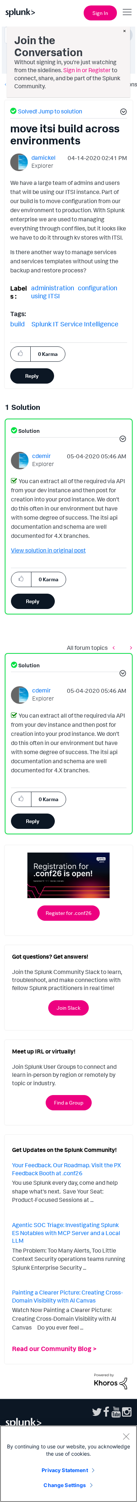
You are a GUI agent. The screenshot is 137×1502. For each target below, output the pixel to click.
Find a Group (68, 1102)
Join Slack (68, 1008)
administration (52, 287)
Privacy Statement (65, 1470)
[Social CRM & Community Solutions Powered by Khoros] (110, 1380)
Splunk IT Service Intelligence (74, 324)
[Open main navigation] (127, 12)
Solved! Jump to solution (50, 111)
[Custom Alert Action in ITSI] (129, 647)
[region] (68, 1463)
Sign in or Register (87, 70)
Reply (32, 376)
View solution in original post (48, 550)
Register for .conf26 (68, 913)
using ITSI (45, 295)
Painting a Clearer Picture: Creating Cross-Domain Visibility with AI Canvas (67, 1296)
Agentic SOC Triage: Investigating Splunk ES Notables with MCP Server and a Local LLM (66, 1232)
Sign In (100, 13)
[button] (122, 112)
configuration (97, 287)
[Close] (126, 1436)
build (17, 324)
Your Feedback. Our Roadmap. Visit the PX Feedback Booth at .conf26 (66, 1169)
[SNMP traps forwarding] (115, 647)
